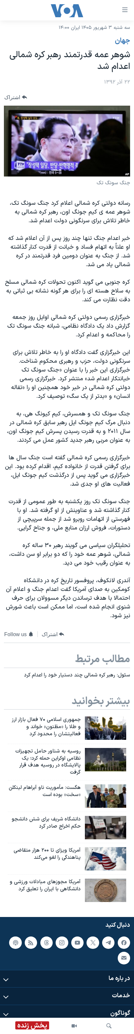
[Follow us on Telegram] (108, 942)
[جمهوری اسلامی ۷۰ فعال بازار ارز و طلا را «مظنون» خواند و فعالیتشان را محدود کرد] (105, 728)
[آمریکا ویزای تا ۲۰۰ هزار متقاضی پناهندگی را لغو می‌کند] (105, 858)
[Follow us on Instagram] (62, 942)
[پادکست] (15, 942)
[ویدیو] (74, 1026)
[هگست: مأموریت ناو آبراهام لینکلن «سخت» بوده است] (105, 796)
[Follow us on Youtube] (77, 942)
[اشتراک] (124, 958)
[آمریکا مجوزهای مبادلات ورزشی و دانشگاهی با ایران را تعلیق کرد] (105, 890)
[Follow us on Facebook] (124, 942)
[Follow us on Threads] (46, 942)
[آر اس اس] (31, 942)
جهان (122, 41)
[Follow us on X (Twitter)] (93, 942)
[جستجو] (109, 1026)
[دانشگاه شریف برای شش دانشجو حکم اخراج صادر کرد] (105, 827)
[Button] (15, 97)
